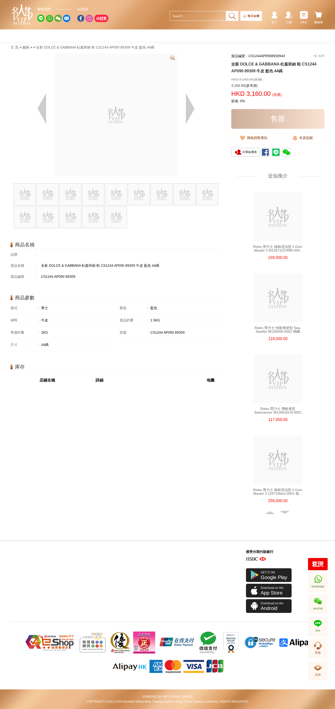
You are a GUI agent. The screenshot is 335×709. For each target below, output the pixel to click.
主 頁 (14, 47)
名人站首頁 (22, 15)
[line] (41, 18)
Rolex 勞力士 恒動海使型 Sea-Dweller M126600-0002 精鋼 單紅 (278, 329)
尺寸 (25, 345)
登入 (274, 22)
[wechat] (58, 18)
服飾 (25, 47)
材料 (25, 320)
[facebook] (80, 18)
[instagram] (89, 18)
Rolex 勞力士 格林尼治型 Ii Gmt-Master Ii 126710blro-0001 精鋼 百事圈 (278, 491)
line (317, 630)
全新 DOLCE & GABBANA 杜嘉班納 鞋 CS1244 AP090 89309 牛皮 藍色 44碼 (95, 47)
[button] (270, 513)
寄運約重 (25, 332)
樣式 (25, 308)
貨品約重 (134, 320)
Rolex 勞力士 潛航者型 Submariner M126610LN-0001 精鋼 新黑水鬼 (278, 410)
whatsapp (317, 586)
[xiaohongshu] (101, 18)
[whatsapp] (49, 18)
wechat (318, 608)
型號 (134, 332)
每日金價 (253, 16)
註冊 (289, 22)
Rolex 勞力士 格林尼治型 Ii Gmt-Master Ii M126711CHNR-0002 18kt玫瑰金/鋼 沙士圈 (278, 248)
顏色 (134, 308)
